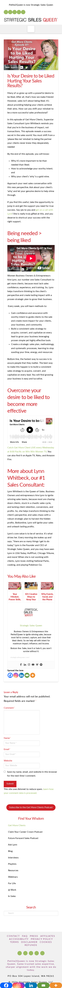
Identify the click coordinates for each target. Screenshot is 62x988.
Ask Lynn (12, 845)
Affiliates (47, 936)
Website (8, 761)
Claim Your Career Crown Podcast (25, 832)
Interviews (13, 857)
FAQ (25, 936)
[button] (30, 29)
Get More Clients (17, 825)
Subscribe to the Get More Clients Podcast (31, 807)
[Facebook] (6, 12)
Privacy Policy (42, 939)
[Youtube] (33, 664)
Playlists (12, 864)
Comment (9, 708)
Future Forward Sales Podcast (23, 838)
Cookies (46, 942)
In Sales (12, 896)
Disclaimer (29, 942)
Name (7, 738)
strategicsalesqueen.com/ (20, 657)
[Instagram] (19, 12)
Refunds (31, 945)
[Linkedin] (25, 664)
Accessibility (19, 939)
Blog (10, 851)
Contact (13, 936)
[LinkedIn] (10, 12)
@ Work (12, 890)
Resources (13, 870)
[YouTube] (14, 12)
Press (34, 936)
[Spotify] (23, 12)
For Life (12, 883)
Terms (14, 942)
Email (7, 749)
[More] (32, 675)
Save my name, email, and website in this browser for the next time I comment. (32, 774)
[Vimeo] (37, 664)
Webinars (13, 877)
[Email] (27, 675)
